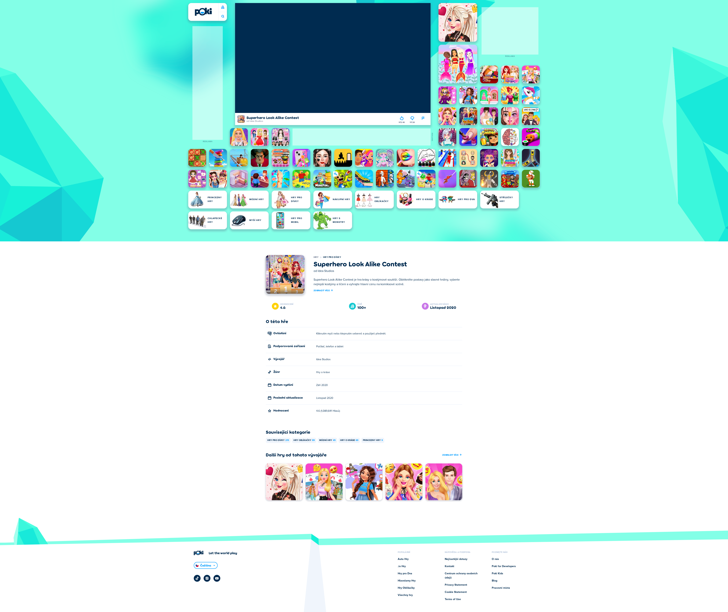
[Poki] (203, 12)
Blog (494, 580)
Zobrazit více (322, 290)
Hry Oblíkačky (304, 440)
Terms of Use (453, 599)
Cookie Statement (456, 592)
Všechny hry (405, 595)
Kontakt (449, 566)
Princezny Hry (373, 440)
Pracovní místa (501, 588)
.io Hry (402, 566)
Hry (316, 257)
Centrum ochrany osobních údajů (461, 575)
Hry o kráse (349, 440)
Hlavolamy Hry (407, 580)
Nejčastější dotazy (456, 559)
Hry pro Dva (405, 573)
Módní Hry (327, 440)
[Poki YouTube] (216, 578)
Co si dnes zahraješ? (223, 16)
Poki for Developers (504, 566)
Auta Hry (403, 559)
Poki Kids (497, 573)
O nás (495, 559)
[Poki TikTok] (197, 578)
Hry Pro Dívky (332, 257)
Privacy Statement (456, 585)
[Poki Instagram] (207, 578)
